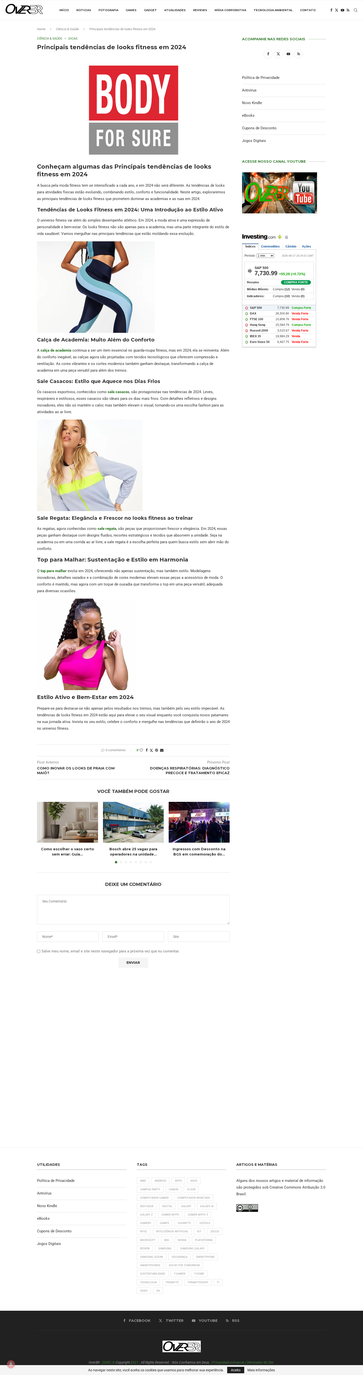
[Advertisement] (284, 564)
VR (158, 1290)
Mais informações (261, 1370)
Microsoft (148, 1240)
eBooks (248, 115)
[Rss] (348, 10)
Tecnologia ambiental (273, 10)
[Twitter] (336, 10)
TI (218, 1282)
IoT (199, 1231)
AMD (143, 1180)
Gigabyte (184, 1223)
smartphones (150, 1265)
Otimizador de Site (259, 1362)
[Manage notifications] (11, 1364)
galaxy (186, 1206)
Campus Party (150, 1189)
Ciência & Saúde (67, 29)
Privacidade (221, 1362)
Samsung (165, 1248)
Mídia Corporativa (230, 10)
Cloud (191, 1189)
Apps (178, 1180)
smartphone (205, 1257)
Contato (308, 10)
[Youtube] (342, 10)
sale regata (107, 528)
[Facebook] (331, 10)
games (164, 1223)
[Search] (355, 10)
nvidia (182, 1240)
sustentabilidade (152, 1273)
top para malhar (53, 571)
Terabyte (172, 1282)
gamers (145, 1223)
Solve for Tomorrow (184, 1265)
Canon (173, 1189)
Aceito (236, 1370)
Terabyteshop (197, 1282)
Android (160, 1180)
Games (131, 10)
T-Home (199, 1273)
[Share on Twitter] (151, 750)
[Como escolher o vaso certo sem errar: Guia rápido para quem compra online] (67, 822)
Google (205, 1223)
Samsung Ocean (151, 1257)
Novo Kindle (252, 103)
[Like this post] (141, 750)
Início (64, 10)
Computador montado (193, 1197)
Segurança (179, 1257)
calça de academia (55, 350)
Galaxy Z (146, 1214)
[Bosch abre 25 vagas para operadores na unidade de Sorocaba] (133, 822)
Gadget (150, 10)
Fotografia (108, 10)
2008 (106, 1362)
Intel (143, 1231)
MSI (166, 1240)
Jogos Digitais (254, 140)
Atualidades (175, 10)
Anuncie (238, 1362)
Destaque (147, 1206)
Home (41, 29)
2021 (135, 1362)
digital (167, 1206)
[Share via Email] (161, 750)
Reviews (200, 10)
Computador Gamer (154, 1197)
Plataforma (204, 1240)
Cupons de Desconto (259, 128)
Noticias (83, 10)
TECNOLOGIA (148, 1282)
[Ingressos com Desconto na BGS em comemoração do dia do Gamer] (199, 822)
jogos (214, 1231)
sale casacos (118, 392)
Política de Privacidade (261, 77)
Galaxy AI (207, 1206)
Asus (193, 1180)
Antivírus (249, 90)
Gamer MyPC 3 (198, 1214)
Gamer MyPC (170, 1214)
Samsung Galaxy (192, 1248)
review (145, 1248)
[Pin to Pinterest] (156, 750)
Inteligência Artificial (172, 1231)
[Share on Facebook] (147, 750)
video (144, 1290)
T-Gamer (179, 1273)
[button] (44, 832)
